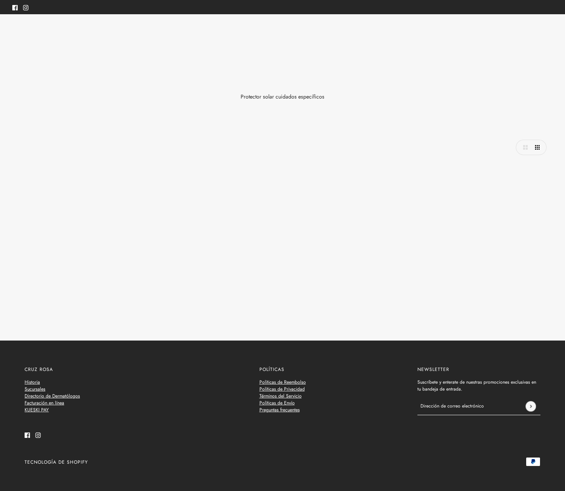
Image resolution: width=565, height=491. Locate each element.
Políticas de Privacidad (282, 389)
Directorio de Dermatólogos (52, 395)
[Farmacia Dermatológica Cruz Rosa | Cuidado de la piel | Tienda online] (283, 30)
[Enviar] (530, 406)
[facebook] (15, 7)
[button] (523, 147)
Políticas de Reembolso (282, 382)
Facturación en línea (44, 402)
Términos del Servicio (280, 395)
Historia (32, 382)
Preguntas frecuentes (279, 409)
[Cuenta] (534, 30)
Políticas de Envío (277, 402)
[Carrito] (548, 30)
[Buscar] (16, 29)
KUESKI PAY (37, 409)
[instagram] (26, 7)
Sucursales (35, 389)
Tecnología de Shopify (56, 462)
